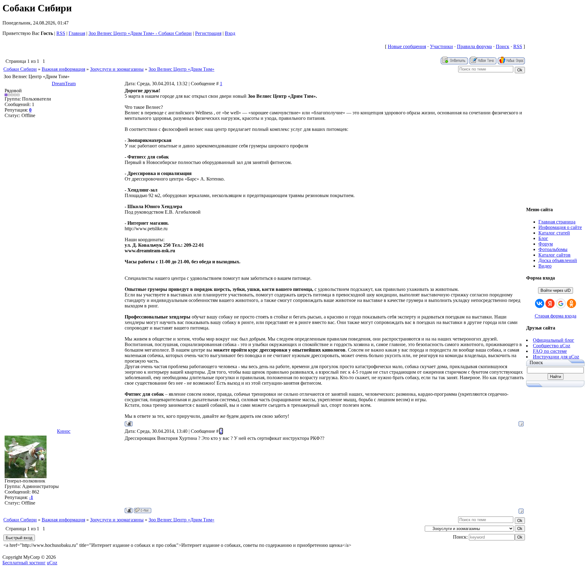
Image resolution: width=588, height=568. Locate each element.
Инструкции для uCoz (556, 356)
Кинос (63, 431)
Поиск (502, 46)
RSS (60, 33)
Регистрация (208, 33)
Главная (77, 33)
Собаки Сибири (20, 69)
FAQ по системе (550, 351)
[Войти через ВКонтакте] (539, 303)
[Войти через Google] (561, 303)
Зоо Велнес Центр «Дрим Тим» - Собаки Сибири (140, 33)
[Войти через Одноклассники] (571, 303)
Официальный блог (553, 340)
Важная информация (63, 69)
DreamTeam (64, 83)
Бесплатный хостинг (24, 562)
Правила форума (474, 46)
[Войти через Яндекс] (550, 303)
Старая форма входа (555, 315)
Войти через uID (556, 290)
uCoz (52, 562)
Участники (441, 46)
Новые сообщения (407, 46)
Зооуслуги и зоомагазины (117, 69)
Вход (230, 33)
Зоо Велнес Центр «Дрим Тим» (181, 69)
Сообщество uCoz (551, 345)
